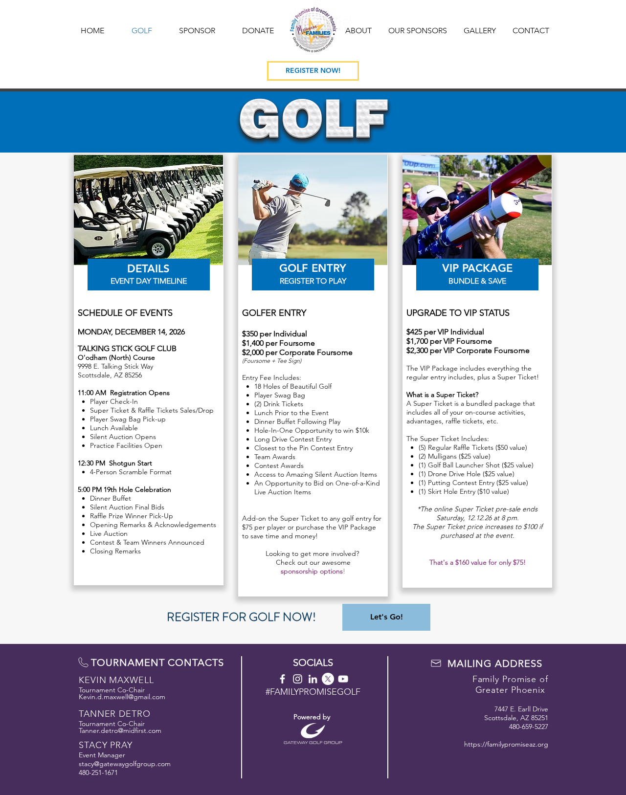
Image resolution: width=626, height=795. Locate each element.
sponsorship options (312, 571)
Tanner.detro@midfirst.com (120, 730)
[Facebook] (282, 679)
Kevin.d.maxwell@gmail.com (122, 696)
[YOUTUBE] (343, 679)
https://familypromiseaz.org (506, 744)
